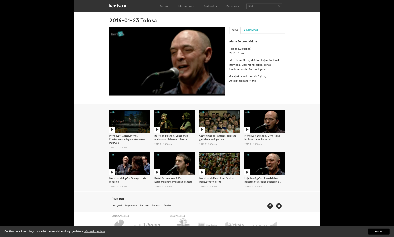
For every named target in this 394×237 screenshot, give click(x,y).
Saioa (235, 30)
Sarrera (164, 6)
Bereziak (156, 205)
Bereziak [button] (232, 6)
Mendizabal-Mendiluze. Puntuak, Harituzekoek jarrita (217, 180)
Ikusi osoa (252, 30)
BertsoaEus (122, 5)
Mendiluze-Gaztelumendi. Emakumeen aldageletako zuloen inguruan (127, 139)
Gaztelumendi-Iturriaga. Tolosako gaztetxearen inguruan (217, 137)
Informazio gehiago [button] (94, 231)
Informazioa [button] (185, 6)
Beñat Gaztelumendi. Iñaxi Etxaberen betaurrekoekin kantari (173, 180)
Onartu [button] (378, 231)
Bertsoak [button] (209, 6)
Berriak (167, 205)
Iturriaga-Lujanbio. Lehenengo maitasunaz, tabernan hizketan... (172, 137)
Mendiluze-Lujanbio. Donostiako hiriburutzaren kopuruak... (262, 137)
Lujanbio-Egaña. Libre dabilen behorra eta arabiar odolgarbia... (262, 180)
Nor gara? (117, 205)
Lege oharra (131, 205)
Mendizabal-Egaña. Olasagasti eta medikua (127, 180)
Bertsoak (144, 205)
